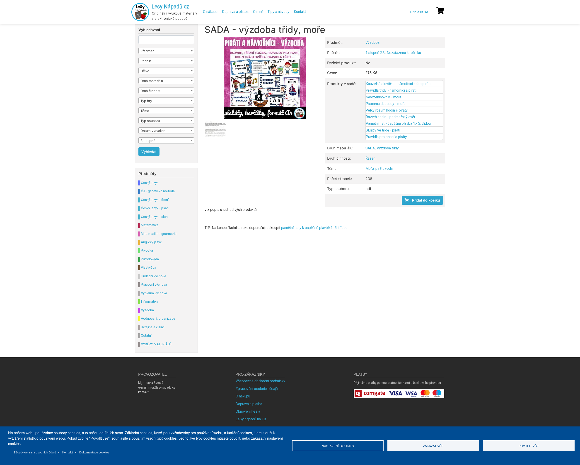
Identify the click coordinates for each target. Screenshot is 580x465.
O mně (258, 12)
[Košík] (440, 10)
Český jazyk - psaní (155, 208)
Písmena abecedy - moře (386, 104)
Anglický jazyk (151, 242)
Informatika (149, 301)
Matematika (149, 225)
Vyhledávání (149, 30)
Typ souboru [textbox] (150, 121)
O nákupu (210, 12)
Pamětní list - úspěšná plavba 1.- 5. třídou (398, 123)
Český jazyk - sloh (154, 217)
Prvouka (147, 250)
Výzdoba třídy (388, 148)
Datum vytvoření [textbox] (153, 131)
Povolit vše (529, 445)
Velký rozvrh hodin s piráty (387, 110)
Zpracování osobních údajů (257, 389)
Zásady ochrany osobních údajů (35, 452)
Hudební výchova (153, 276)
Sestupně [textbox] (147, 141)
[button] (265, 78)
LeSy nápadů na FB (251, 419)
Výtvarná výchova (154, 293)
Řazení (370, 158)
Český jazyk (149, 183)
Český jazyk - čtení (155, 200)
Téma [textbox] (144, 111)
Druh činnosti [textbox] (150, 91)
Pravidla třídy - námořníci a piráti (391, 90)
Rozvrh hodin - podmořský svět (390, 117)
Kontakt (300, 12)
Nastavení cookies (338, 445)
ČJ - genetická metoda (158, 191)
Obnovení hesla (248, 411)
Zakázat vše (433, 445)
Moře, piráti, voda (379, 168)
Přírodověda (150, 259)
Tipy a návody (278, 12)
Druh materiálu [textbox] (151, 81)
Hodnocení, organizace (158, 318)
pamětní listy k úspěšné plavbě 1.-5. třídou (314, 228)
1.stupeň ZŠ (375, 53)
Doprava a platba (235, 12)
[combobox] (166, 51)
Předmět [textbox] (147, 51)
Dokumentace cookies (94, 452)
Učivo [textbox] (144, 71)
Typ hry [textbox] (146, 101)
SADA (370, 148)
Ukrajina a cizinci (153, 327)
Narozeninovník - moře (383, 97)
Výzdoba (372, 42)
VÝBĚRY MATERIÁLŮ (156, 344)
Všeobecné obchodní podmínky (260, 381)
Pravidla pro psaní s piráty (386, 137)
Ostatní (146, 336)
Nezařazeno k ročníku (404, 53)
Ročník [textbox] (145, 61)
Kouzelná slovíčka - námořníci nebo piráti (398, 84)
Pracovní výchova (154, 284)
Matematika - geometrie (158, 234)
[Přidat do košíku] (422, 200)
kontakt (143, 392)
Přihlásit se (419, 12)
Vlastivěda (148, 267)
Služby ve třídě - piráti (383, 130)
